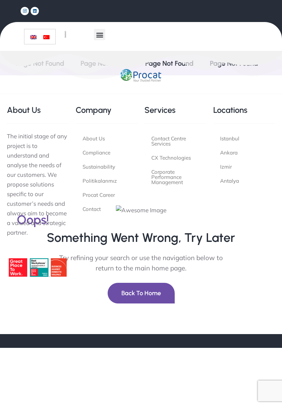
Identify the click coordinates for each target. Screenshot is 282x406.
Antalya (229, 181)
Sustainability (99, 166)
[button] (99, 34)
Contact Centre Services (168, 141)
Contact (92, 209)
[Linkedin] (35, 11)
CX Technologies (171, 157)
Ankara (229, 152)
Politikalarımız (100, 181)
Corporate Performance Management (167, 177)
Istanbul (229, 138)
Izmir (226, 166)
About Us (94, 138)
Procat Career (99, 195)
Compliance (96, 152)
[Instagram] (25, 11)
